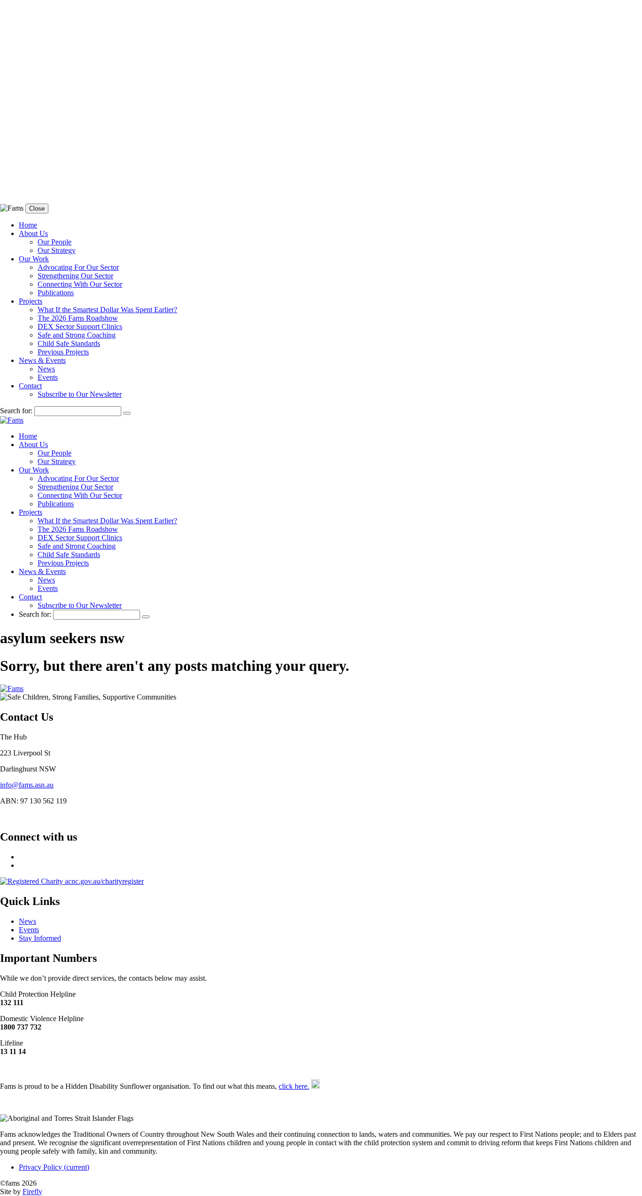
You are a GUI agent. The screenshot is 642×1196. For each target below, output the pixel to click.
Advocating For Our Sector (78, 267)
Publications (56, 293)
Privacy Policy (54, 1167)
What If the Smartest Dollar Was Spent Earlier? (107, 310)
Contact (30, 386)
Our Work (34, 259)
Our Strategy (57, 250)
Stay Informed (40, 938)
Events (48, 377)
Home (28, 225)
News (46, 369)
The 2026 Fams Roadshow (78, 318)
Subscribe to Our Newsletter (80, 394)
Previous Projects (63, 352)
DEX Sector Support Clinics (80, 326)
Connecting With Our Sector (80, 284)
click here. (294, 1086)
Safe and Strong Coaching (77, 335)
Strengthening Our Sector (75, 276)
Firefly (32, 1192)
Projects (30, 301)
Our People (54, 242)
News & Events (42, 360)
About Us (33, 233)
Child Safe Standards (69, 343)
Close (37, 208)
